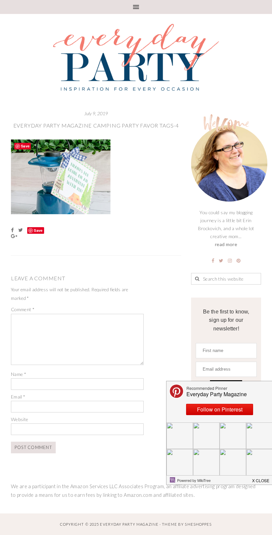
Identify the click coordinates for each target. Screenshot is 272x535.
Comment (22, 309)
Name (18, 374)
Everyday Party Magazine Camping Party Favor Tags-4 (96, 125)
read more (226, 244)
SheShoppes (198, 524)
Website (20, 419)
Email (18, 397)
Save (38, 230)
